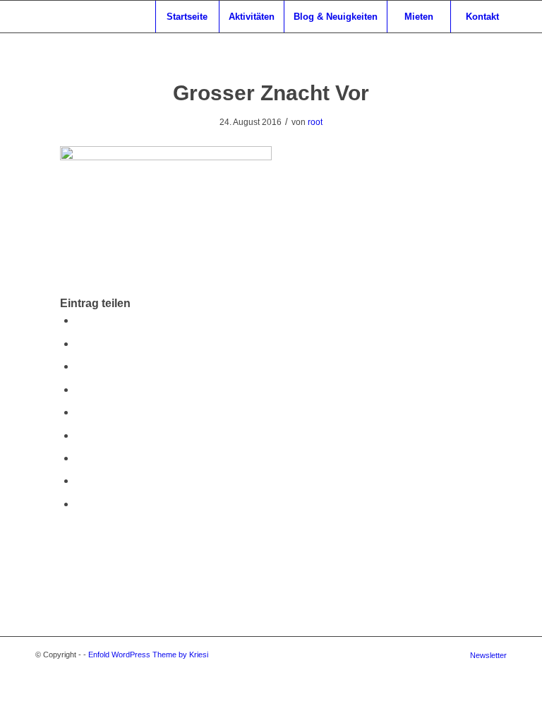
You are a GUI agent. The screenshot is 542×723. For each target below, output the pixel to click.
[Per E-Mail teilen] (80, 504)
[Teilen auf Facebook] (80, 320)
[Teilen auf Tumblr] (80, 435)
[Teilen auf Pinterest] (80, 389)
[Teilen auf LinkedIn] (80, 412)
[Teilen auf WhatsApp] (80, 366)
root (315, 122)
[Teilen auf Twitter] (80, 343)
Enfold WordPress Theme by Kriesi (148, 654)
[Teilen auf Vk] (80, 458)
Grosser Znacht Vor (271, 92)
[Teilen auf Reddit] (80, 480)
